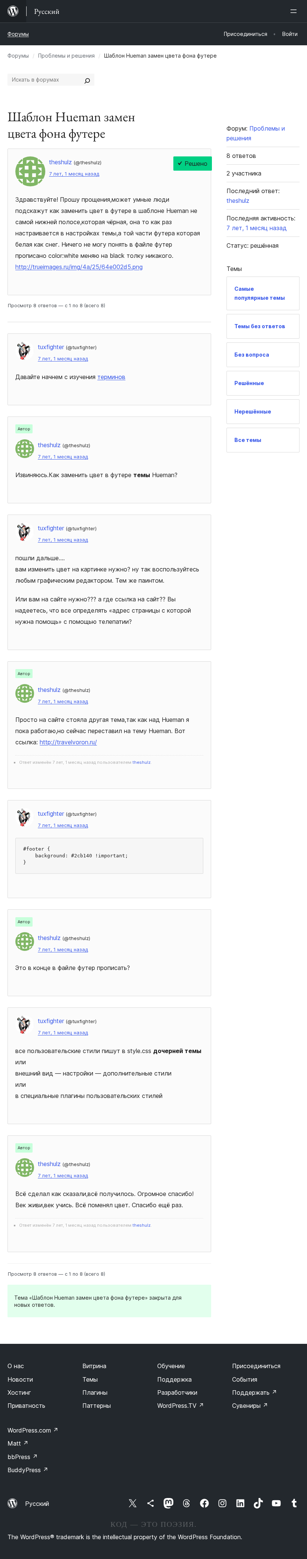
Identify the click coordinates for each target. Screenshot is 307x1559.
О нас (15, 1366)
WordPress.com (32, 1430)
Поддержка (174, 1379)
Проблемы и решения (66, 55)
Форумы (18, 34)
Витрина (94, 1366)
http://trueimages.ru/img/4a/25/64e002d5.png (79, 267)
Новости (20, 1379)
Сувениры (250, 1405)
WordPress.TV (180, 1405)
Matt (17, 1443)
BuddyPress (27, 1470)
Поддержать (254, 1392)
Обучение (171, 1366)
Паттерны (96, 1405)
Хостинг (19, 1392)
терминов (111, 377)
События (244, 1379)
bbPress (22, 1457)
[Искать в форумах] (87, 80)
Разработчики (177, 1392)
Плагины (94, 1392)
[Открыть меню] (295, 11)
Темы (90, 1379)
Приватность (26, 1405)
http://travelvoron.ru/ (68, 742)
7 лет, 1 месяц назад (74, 174)
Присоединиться (256, 1366)
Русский (37, 1503)
